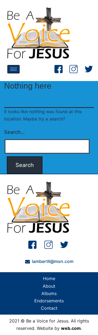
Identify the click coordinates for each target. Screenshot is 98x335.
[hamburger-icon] (13, 69)
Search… (14, 132)
